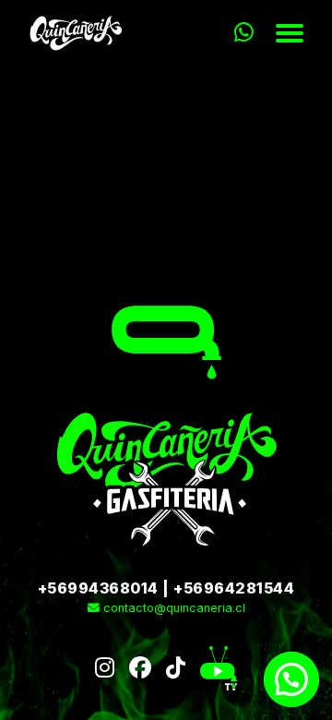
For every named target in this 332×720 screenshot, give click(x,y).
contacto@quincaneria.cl (172, 608)
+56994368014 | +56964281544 (166, 588)
